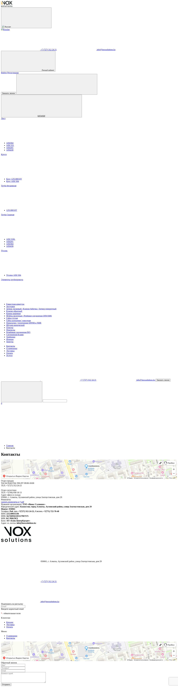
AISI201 (9, 148)
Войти (4, 73)
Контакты (10, 346)
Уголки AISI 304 (13, 275)
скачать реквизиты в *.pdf (12, 502)
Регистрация (13, 73)
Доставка (10, 351)
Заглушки (10, 306)
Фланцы (10, 339)
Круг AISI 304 (12, 181)
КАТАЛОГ (41, 116)
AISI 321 (10, 145)
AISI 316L (10, 239)
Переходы (10, 330)
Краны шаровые (13, 313)
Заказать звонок (8, 93)
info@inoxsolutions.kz (106, 50)
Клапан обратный (14, 311)
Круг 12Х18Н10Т (14, 179)
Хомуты (9, 342)
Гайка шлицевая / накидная (18, 320)
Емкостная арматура (15, 304)
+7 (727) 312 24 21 (49, 50)
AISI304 (9, 143)
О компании (11, 348)
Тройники (10, 337)
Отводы (9, 327)
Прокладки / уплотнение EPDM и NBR (23, 323)
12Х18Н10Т (11, 210)
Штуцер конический (15, 325)
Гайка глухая (12, 318)
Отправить (6, 685)
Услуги (9, 355)
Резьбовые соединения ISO (18, 332)
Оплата (9, 353)
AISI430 (9, 150)
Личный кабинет (48, 70)
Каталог (9, 622)
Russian (7, 27)
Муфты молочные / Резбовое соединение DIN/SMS (29, 316)
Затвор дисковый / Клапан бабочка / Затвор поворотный (31, 309)
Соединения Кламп (15, 335)
